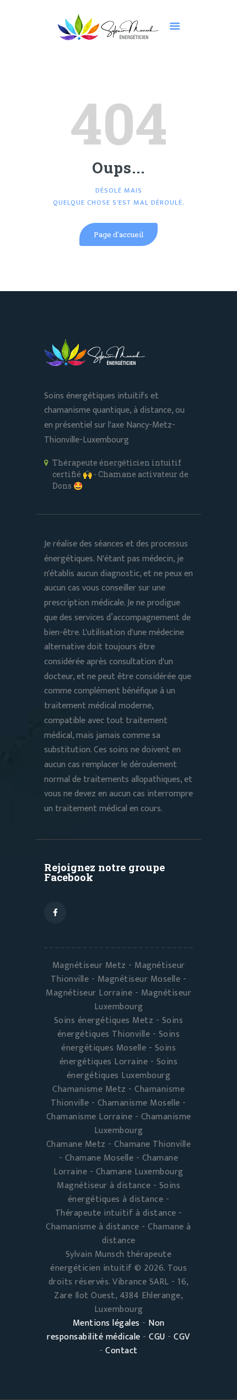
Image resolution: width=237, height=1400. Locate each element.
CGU (157, 1337)
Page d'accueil (118, 234)
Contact (121, 1350)
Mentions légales (106, 1323)
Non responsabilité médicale (105, 1330)
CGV (182, 1337)
